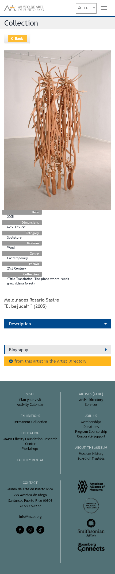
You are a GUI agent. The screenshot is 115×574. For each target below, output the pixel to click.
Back (19, 38)
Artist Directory (91, 400)
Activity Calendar (30, 405)
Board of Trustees (91, 458)
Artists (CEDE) (91, 394)
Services (91, 405)
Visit (30, 394)
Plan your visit (30, 400)
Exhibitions (30, 416)
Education (30, 433)
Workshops (30, 449)
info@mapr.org (30, 517)
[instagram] (30, 530)
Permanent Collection (30, 422)
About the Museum (91, 447)
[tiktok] (40, 530)
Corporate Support (91, 436)
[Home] (24, 8)
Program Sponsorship (91, 431)
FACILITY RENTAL (30, 460)
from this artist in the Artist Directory (50, 361)
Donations (91, 427)
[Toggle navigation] (104, 8)
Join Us (91, 416)
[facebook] (20, 530)
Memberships (91, 422)
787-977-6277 (30, 506)
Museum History (91, 454)
